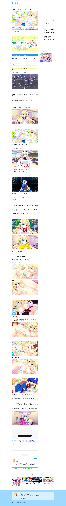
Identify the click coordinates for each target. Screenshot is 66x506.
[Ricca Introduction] (16, 3)
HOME (12, 502)
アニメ (41, 47)
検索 (53, 20)
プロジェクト (42, 51)
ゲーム (41, 49)
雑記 (41, 45)
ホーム (41, 43)
